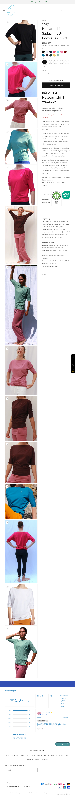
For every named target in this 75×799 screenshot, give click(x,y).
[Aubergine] (47, 55)
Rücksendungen (52, 755)
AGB (67, 755)
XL (68, 62)
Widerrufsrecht (61, 794)
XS (44, 62)
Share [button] (45, 274)
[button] (4, 10)
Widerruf (61, 755)
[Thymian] (50, 55)
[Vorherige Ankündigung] (4, 2)
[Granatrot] (65, 52)
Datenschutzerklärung (41, 793)
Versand (51, 45)
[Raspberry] (54, 52)
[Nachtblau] (50, 52)
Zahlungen (15, 755)
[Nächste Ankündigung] (71, 2)
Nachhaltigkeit (41, 755)
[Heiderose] (61, 52)
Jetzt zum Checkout (56, 85)
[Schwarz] (43, 52)
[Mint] (58, 52)
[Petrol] (43, 55)
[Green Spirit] (58, 55)
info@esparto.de (52, 266)
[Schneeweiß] (47, 52)
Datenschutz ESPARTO (33, 759)
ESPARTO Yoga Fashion (19, 793)
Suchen (8, 755)
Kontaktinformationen (54, 793)
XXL (46, 66)
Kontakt (33, 755)
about (27, 755)
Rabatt (22, 755)
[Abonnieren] (35, 770)
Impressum (45, 759)
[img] (41, 717)
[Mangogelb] (54, 55)
